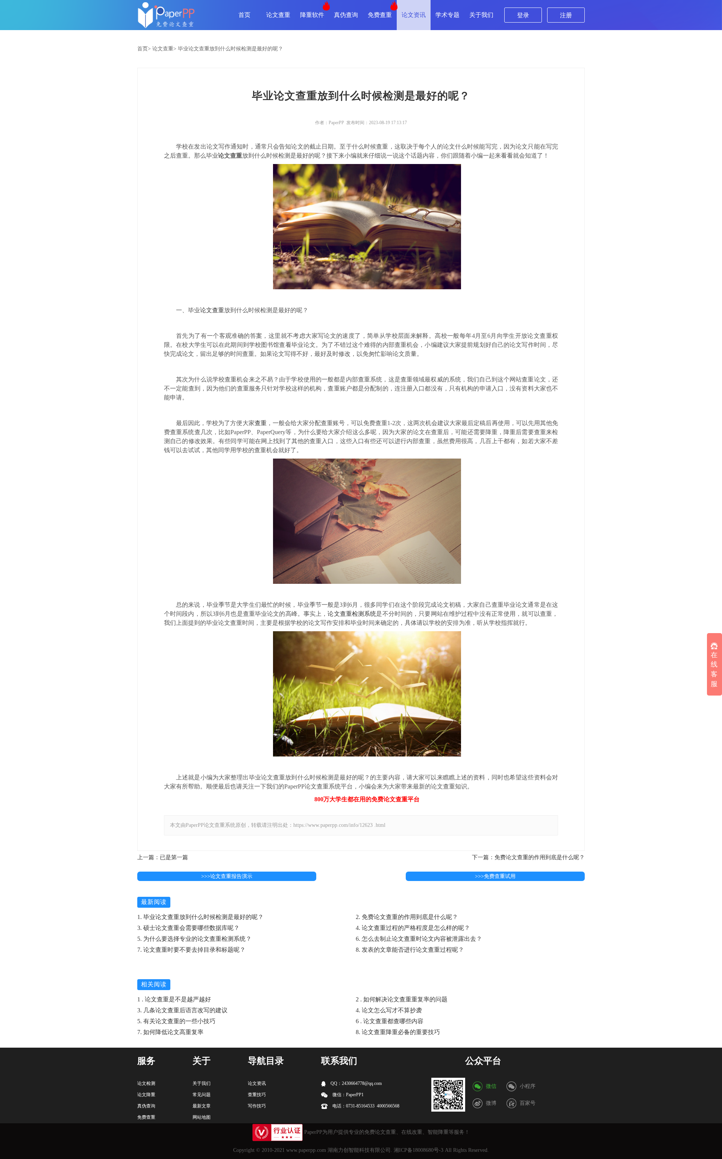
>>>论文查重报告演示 (226, 876)
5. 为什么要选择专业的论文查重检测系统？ (194, 939)
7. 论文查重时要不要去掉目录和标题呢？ (191, 949)
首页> (144, 49)
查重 (261, 423)
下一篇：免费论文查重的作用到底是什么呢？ (528, 857)
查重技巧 (257, 1094)
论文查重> (164, 49)
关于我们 (481, 15)
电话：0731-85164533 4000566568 (365, 1106)
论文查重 (278, 15)
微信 (491, 1086)
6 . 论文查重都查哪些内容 (389, 1021)
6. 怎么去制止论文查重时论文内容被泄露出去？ (419, 939)
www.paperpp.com (306, 1150)
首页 (244, 15)
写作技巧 (257, 1106)
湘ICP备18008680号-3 (418, 1150)
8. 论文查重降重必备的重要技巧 (398, 1032)
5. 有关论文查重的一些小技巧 (176, 1021)
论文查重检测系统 (352, 614)
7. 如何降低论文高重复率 (170, 1032)
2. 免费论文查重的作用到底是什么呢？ (407, 917)
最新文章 (202, 1106)
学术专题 (447, 15)
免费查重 (380, 15)
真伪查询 (346, 15)
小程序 (527, 1086)
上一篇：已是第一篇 (162, 857)
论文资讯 (414, 15)
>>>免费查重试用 (495, 876)
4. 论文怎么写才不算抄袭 (389, 1010)
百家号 (527, 1103)
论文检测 (146, 1083)
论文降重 (146, 1094)
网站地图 (202, 1117)
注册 (566, 15)
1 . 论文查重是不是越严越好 (174, 999)
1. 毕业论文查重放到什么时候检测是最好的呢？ (200, 917)
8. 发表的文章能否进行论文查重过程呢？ (410, 949)
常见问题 (202, 1094)
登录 (523, 15)
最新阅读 (154, 902)
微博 (491, 1103)
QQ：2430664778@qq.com (355, 1083)
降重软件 (312, 15)
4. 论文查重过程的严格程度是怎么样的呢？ (413, 928)
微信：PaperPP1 (347, 1094)
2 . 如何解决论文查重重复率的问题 (401, 999)
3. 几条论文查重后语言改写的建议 (182, 1010)
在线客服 (714, 669)
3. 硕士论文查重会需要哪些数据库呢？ (188, 928)
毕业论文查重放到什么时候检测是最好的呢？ (230, 49)
